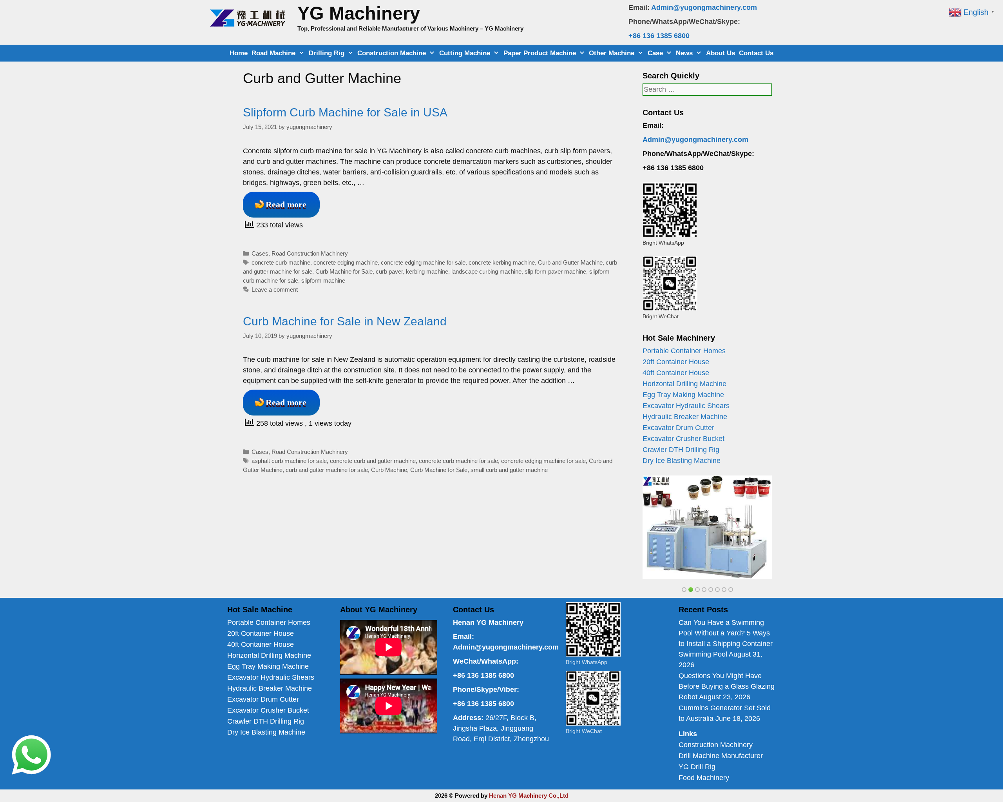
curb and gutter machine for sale (327, 469)
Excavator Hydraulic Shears (686, 406)
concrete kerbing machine (502, 262)
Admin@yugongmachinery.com (704, 7)
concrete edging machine (345, 262)
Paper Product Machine (539, 53)
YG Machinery (358, 13)
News (684, 53)
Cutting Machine (464, 53)
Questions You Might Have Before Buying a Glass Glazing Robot (727, 686)
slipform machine (323, 280)
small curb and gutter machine (509, 469)
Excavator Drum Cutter (678, 428)
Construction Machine (391, 53)
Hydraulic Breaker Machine (685, 417)
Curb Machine (389, 469)
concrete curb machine (281, 262)
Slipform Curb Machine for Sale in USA (345, 112)
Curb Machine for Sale (344, 271)
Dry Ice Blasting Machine (682, 461)
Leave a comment (275, 289)
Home (239, 53)
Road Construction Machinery (310, 253)
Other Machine (611, 53)
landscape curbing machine (486, 271)
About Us (720, 53)
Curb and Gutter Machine (570, 262)
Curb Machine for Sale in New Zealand (345, 321)
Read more (286, 204)
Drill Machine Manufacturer (721, 756)
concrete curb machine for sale (458, 460)
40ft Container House (676, 373)
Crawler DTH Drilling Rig (681, 450)
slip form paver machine (555, 271)
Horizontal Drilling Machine (684, 384)
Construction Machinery (716, 745)
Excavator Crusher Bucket (683, 439)
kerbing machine (427, 271)
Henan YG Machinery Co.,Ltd (528, 795)
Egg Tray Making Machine (683, 395)
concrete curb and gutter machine (373, 460)
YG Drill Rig (697, 767)
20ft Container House (676, 362)
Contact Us (756, 53)
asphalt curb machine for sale (289, 460)
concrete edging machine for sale (423, 262)
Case (655, 53)
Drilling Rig (326, 53)
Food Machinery (704, 778)
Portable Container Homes (684, 351)
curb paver (389, 271)
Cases (260, 253)
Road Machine (273, 53)
